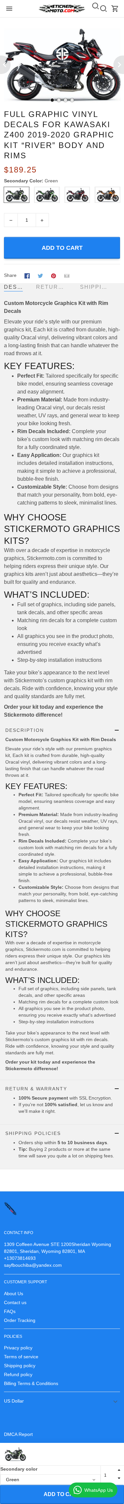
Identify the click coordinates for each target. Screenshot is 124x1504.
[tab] (52, 100)
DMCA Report (18, 1434)
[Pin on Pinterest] (53, 275)
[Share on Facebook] (27, 275)
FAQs (10, 1311)
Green (51, 180)
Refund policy (18, 1374)
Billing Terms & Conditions (31, 1383)
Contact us (15, 1302)
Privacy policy (18, 1347)
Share (10, 275)
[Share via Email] (66, 275)
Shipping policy (19, 1365)
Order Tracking (19, 1320)
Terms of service (21, 1356)
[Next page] (118, 65)
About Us (13, 1293)
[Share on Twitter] (40, 275)
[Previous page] (5, 65)
